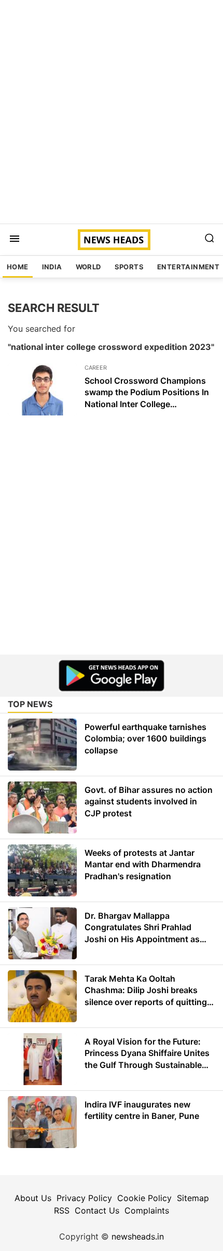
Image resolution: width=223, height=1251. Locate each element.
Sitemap (193, 1198)
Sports (129, 267)
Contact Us (97, 1210)
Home (18, 267)
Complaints (146, 1210)
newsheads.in (138, 1236)
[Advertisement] (111, 112)
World (88, 267)
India (52, 267)
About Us (33, 1198)
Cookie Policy (144, 1198)
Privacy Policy (84, 1198)
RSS (61, 1210)
